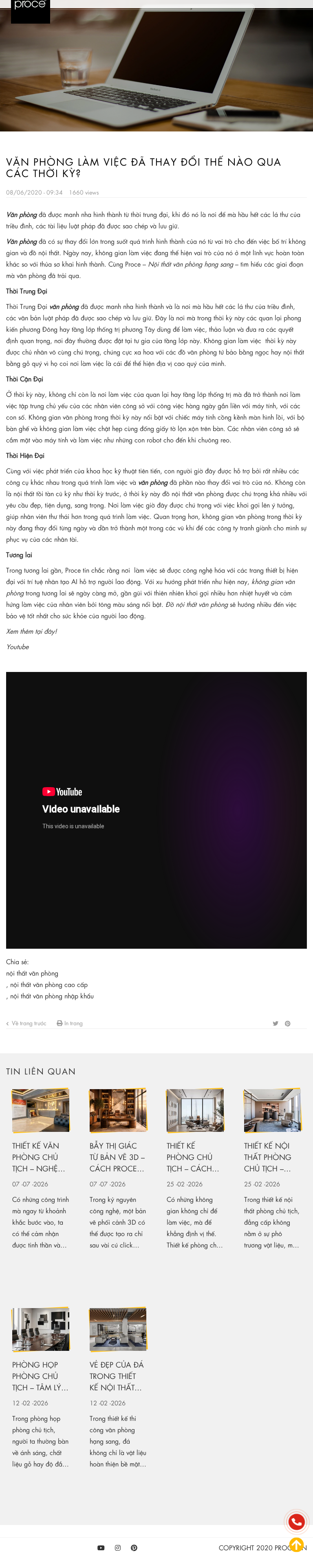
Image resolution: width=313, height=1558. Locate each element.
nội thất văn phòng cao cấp (49, 984)
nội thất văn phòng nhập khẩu (52, 995)
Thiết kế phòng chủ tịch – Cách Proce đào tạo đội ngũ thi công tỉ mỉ (194, 1157)
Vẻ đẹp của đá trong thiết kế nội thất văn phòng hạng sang (117, 1376)
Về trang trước (28, 1023)
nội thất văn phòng (32, 973)
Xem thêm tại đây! (31, 631)
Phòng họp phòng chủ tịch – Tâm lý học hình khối (36, 1376)
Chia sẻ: (17, 961)
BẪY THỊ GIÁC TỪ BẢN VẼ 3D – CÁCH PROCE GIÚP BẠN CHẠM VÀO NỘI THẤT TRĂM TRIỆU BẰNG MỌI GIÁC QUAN (117, 1157)
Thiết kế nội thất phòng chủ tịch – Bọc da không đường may (267, 1157)
